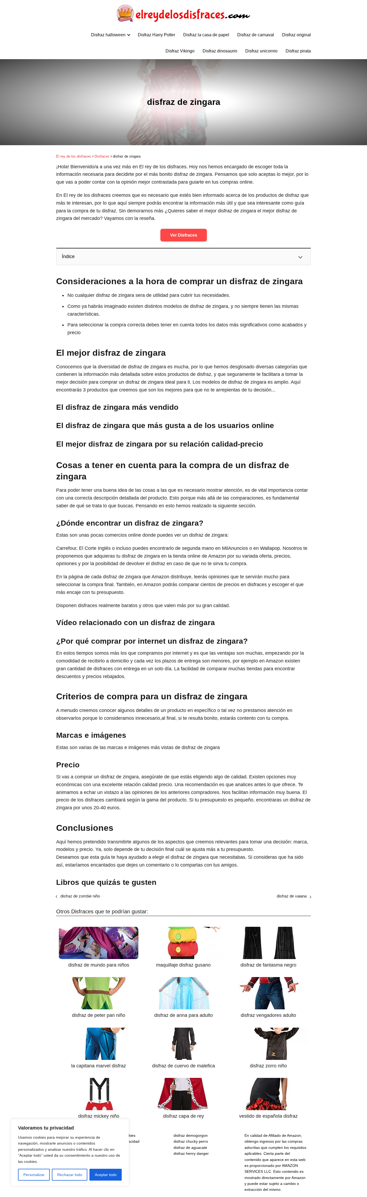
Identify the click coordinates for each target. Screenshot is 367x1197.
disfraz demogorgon (191, 1135)
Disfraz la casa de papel (206, 35)
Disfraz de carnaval (255, 35)
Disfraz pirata (298, 51)
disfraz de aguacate (190, 1147)
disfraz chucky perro (191, 1141)
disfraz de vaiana (292, 896)
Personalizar (34, 1175)
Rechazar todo (69, 1175)
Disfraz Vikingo (180, 51)
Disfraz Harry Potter (156, 35)
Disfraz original (296, 35)
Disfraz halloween (108, 35)
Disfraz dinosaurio (220, 51)
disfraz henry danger (191, 1153)
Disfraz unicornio (261, 51)
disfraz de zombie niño (80, 896)
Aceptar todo (106, 1175)
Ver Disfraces (183, 235)
